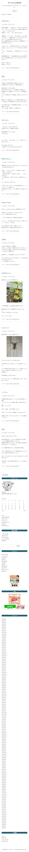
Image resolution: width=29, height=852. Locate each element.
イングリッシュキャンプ (11, 209)
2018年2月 (4, 789)
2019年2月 (4, 769)
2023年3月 (4, 687)
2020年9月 (4, 737)
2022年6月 (4, 702)
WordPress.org (5, 841)
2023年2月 (4, 689)
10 (23, 503)
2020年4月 (4, 746)
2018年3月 (4, 787)
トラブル (4, 392)
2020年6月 (4, 742)
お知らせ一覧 (4, 518)
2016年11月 (4, 814)
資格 (3, 76)
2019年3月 (4, 767)
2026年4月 (4, 625)
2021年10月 (4, 715)
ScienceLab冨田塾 (5, 517)
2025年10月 (4, 635)
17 (23, 505)
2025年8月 (4, 639)
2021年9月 (4, 717)
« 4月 (3, 510)
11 (2, 505)
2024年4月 (4, 665)
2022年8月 (4, 699)
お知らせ (3, 554)
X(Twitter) (4, 523)
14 (12, 505)
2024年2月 (4, 669)
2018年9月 (4, 777)
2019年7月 (4, 761)
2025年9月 (4, 637)
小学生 (3, 562)
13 (8, 505)
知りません (5, 120)
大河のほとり (6, 21)
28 (12, 508)
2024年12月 (4, 652)
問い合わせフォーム (6, 522)
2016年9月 (4, 817)
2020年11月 (4, 734)
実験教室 (3, 561)
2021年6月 (4, 722)
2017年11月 (4, 794)
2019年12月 (4, 752)
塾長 (3, 559)
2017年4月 (4, 806)
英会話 (3, 571)
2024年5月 (4, 664)
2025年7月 (4, 640)
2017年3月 (4, 807)
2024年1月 (4, 670)
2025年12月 (4, 632)
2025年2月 (4, 649)
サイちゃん (4, 556)
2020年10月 (4, 735)
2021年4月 (4, 725)
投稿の (4, 837)
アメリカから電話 (5, 538)
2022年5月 (4, 704)
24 (23, 507)
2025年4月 (4, 645)
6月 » (25, 510)
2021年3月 (4, 727)
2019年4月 (4, 766)
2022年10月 (4, 695)
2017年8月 (4, 799)
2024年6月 (4, 662)
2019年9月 (4, 757)
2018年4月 (4, 786)
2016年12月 (4, 812)
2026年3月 (4, 627)
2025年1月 (4, 650)
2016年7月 (4, 821)
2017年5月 (4, 804)
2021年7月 (4, 720)
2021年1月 (4, 730)
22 (15, 507)
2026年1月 (4, 630)
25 (2, 508)
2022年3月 (4, 707)
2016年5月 (4, 824)
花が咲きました (7, 273)
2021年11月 (4, 714)
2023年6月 (4, 682)
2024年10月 (4, 655)
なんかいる (5, 328)
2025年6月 (4, 642)
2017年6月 (4, 802)
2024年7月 (4, 660)
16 (19, 505)
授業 (3, 564)
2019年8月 (4, 759)
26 (5, 508)
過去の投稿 (5, 475)
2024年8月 (4, 659)
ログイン (3, 836)
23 (19, 507)
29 (15, 508)
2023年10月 (4, 675)
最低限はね (4, 540)
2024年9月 (4, 657)
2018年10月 (4, 776)
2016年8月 (4, 819)
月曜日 (4, 239)
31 (23, 508)
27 (8, 508)
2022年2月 (4, 709)
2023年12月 (4, 672)
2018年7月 (4, 781)
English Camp (6, 202)
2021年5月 (4, 724)
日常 (8, 67)
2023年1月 (4, 690)
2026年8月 (4, 619)
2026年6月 (4, 622)
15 (15, 505)
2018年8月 (4, 779)
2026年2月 (4, 629)
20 (8, 507)
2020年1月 (4, 751)
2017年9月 (4, 797)
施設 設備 (4, 566)
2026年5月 (4, 624)
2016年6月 (4, 822)
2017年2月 (4, 809)
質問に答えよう (7, 159)
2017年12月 (4, 792)
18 (2, 507)
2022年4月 (4, 705)
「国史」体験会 (5, 533)
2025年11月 (4, 634)
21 (12, 507)
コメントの (5, 839)
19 (5, 507)
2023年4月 (4, 685)
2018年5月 (4, 784)
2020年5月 (4, 744)
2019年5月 (4, 764)
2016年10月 (4, 816)
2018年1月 (4, 791)
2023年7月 (4, 680)
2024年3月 (4, 667)
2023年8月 (4, 679)
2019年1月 (4, 771)
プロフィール (4, 520)
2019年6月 (4, 762)
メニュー (14, 10)
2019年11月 (4, 754)
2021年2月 (4, 729)
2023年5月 (4, 684)
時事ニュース (4, 569)
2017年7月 (4, 801)
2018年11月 (4, 774)
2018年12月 (4, 772)
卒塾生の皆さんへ (5, 525)
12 (5, 505)
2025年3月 (4, 647)
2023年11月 (4, 674)
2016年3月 (4, 827)
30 (19, 508)
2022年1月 (4, 710)
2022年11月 (4, 694)
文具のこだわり (5, 535)
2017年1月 (4, 811)
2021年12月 (4, 712)
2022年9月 (4, 697)
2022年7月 (4, 700)
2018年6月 (4, 782)
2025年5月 (4, 644)
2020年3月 (4, 747)
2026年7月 (4, 620)
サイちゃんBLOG (14, 3)
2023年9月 (4, 677)
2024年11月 (4, 654)
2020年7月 (4, 740)
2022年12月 (4, 692)
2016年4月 (4, 826)
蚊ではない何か (5, 537)
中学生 (3, 557)
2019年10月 (4, 756)
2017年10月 (4, 796)
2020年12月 (4, 732)
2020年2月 (4, 749)
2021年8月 (4, 719)
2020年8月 (4, 739)
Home (3, 515)
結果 (3, 429)
